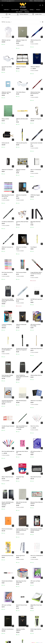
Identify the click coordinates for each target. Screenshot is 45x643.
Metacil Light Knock (20, 555)
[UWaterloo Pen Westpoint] (8, 161)
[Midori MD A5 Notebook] (22, 392)
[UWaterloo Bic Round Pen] (22, 135)
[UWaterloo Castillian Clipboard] (22, 621)
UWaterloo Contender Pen (7, 247)
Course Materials (15, 9)
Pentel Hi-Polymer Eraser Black (21, 605)
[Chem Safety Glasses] (22, 84)
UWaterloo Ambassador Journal (21, 325)
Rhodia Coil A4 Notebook (7, 528)
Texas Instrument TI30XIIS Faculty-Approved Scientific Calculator (8, 300)
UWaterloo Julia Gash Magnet (20, 170)
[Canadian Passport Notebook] (8, 418)
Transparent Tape (20, 476)
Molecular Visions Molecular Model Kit (37, 503)
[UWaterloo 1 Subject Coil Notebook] (22, 32)
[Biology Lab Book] (8, 110)
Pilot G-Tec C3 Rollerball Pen (37, 555)
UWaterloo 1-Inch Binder (21, 247)
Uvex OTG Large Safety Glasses (7, 67)
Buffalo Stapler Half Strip (36, 629)
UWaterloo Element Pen (36, 40)
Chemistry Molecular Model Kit (22, 222)
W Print (31, 0)
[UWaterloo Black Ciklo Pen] (37, 367)
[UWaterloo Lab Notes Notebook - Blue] (8, 84)
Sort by (3, 21)
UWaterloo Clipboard (35, 66)
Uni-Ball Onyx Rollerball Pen (8, 221)
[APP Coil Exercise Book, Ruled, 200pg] (37, 316)
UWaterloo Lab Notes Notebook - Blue (6, 93)
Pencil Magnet (34, 247)
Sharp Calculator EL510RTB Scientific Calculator (36, 529)
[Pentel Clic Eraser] (22, 291)
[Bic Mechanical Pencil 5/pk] (8, 547)
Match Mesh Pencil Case (36, 476)
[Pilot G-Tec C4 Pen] (37, 418)
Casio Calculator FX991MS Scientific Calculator (7, 376)
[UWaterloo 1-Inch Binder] (22, 239)
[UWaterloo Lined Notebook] (8, 621)
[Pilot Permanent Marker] (22, 264)
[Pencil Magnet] (37, 239)
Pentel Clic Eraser (20, 299)
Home (3, 17)
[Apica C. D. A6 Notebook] (37, 161)
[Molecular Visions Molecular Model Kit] (37, 494)
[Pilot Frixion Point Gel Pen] (8, 264)
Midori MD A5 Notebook (21, 400)
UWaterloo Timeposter (21, 66)
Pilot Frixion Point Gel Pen (7, 272)
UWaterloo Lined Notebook (7, 629)
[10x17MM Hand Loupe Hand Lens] (37, 291)
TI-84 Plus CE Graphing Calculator (7, 325)
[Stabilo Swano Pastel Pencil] (37, 340)
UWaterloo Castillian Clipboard (20, 630)
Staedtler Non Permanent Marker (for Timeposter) (21, 349)
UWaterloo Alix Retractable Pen (22, 119)
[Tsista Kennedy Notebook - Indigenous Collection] (8, 392)
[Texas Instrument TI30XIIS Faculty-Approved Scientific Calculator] (8, 291)
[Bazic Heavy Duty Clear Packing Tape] (22, 573)
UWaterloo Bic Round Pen (21, 142)
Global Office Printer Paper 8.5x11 (36, 605)
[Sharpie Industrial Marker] (8, 573)
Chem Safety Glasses (20, 92)
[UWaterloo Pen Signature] (37, 110)
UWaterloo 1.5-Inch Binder (36, 400)
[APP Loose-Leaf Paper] (37, 573)
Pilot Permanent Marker (21, 272)
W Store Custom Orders (38, 0)
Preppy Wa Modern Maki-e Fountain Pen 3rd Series (36, 273)
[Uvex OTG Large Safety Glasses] (8, 58)
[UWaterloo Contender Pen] (8, 239)
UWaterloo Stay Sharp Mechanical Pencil (35, 93)
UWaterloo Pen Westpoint (7, 169)
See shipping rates (16, 0)
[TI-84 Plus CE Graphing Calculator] (8, 316)
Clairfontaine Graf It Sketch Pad (22, 452)
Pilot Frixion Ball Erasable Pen (8, 451)
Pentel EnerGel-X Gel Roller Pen (36, 143)
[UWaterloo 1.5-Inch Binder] (37, 392)
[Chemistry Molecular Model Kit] (22, 213)
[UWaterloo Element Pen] (37, 32)
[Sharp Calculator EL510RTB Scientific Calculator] (37, 521)
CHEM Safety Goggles (35, 195)
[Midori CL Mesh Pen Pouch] (8, 468)
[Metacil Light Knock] (22, 547)
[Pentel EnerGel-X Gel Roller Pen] (37, 135)
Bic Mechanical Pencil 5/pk (7, 555)
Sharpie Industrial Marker (7, 581)
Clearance (27, 11)
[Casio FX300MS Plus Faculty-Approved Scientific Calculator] (22, 367)
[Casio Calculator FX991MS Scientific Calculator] (8, 367)
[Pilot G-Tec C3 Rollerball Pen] (37, 547)
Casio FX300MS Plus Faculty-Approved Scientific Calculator (22, 376)
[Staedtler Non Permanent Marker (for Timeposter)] (22, 340)
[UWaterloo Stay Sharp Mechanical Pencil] (37, 84)
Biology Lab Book (5, 118)
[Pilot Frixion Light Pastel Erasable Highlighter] (8, 340)
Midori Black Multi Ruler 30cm (36, 222)
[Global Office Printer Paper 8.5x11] (37, 597)
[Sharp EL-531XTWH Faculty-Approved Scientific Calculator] (8, 494)
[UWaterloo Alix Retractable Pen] (22, 110)
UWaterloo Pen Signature (36, 118)
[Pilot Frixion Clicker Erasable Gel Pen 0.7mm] (8, 187)
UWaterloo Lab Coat (6, 40)
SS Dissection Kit (5, 142)
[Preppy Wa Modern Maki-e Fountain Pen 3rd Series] (37, 264)
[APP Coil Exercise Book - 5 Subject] (37, 443)
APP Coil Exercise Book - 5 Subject (36, 452)
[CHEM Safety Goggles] (37, 187)
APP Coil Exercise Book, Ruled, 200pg (36, 325)
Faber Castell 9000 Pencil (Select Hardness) (21, 426)
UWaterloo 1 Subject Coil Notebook (21, 40)
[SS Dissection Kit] (8, 135)
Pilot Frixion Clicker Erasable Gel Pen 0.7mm (8, 195)
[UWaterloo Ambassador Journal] (22, 316)
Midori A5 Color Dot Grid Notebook (21, 503)
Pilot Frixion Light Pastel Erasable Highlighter (7, 349)
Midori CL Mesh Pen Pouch (7, 476)
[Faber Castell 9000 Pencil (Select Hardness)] (22, 418)
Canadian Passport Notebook (8, 426)
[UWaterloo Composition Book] (22, 187)
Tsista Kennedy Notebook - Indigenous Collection (8, 401)
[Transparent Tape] (22, 468)
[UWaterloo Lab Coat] (8, 32)
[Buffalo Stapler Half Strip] (37, 621)
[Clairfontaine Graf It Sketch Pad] (22, 443)
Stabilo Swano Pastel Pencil (36, 348)
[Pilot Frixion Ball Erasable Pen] (8, 443)
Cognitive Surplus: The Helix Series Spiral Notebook (22, 529)
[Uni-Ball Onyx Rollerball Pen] (8, 213)
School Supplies (7, 17)
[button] (42, 5)
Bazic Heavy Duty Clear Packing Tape (21, 581)
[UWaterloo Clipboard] (37, 58)
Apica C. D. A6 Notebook (36, 169)
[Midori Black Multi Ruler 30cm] (37, 213)
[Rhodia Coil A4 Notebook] (8, 521)
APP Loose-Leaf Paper (35, 581)
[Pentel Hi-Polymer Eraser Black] (22, 597)
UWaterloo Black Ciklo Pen (36, 375)
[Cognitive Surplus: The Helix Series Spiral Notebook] (22, 521)
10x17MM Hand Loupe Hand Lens (36, 300)
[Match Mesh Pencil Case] (37, 468)
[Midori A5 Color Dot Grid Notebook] (22, 494)
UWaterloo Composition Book (21, 195)
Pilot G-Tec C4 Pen (35, 426)
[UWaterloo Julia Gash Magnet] (22, 161)
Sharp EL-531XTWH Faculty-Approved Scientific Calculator (8, 503)
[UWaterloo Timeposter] (22, 58)
